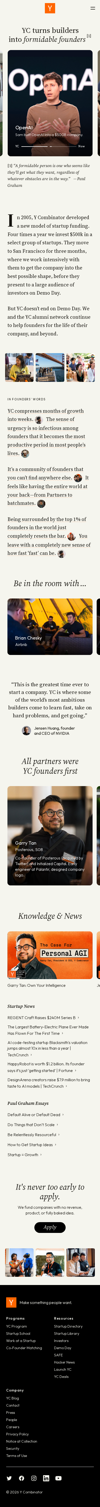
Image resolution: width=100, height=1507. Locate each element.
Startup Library (66, 1333)
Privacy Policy (17, 1434)
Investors (61, 1340)
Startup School (18, 1333)
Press (10, 1412)
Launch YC (63, 1369)
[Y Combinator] (50, 8)
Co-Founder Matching (24, 1348)
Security (12, 1448)
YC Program (16, 1326)
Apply (50, 1227)
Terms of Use (16, 1455)
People (11, 1419)
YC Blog (12, 1398)
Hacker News (64, 1362)
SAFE (58, 1355)
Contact (12, 1405)
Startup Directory (68, 1326)
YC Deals (61, 1376)
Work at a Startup (21, 1340)
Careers (12, 1427)
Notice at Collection (21, 1441)
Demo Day (62, 1348)
